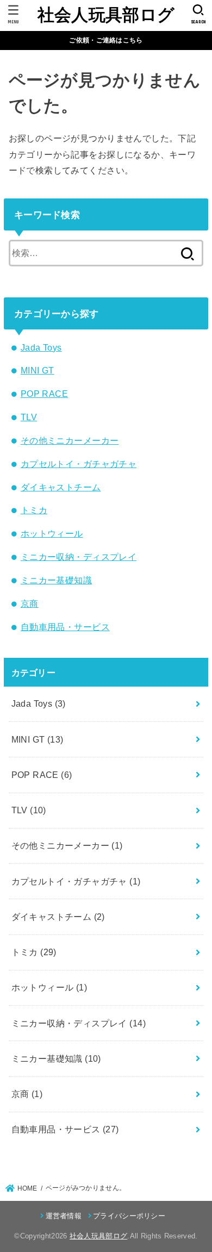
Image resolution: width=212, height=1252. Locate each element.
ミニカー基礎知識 (56, 580)
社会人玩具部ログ (106, 14)
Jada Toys (41, 347)
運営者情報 (64, 1216)
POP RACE (44, 393)
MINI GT (37, 370)
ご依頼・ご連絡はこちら (105, 40)
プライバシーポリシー (129, 1216)
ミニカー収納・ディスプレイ (78, 557)
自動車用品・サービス (65, 627)
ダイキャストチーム (61, 487)
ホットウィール (52, 533)
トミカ (34, 510)
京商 (30, 603)
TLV (29, 417)
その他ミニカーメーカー (70, 440)
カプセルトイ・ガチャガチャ (78, 464)
